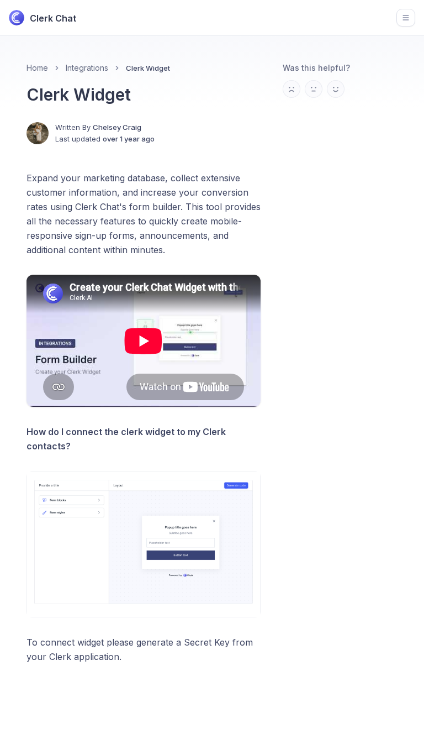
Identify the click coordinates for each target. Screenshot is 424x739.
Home (37, 67)
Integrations (87, 67)
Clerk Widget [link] (148, 68)
